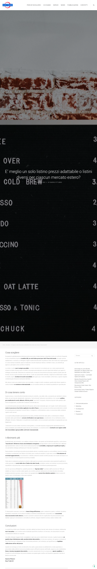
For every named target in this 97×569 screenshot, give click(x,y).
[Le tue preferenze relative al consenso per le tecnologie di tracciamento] (94, 566)
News (63, 5)
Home (4, 344)
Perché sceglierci (34, 5)
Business (8, 344)
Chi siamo (47, 5)
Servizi (55, 5)
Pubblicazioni (72, 5)
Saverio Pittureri (56, 182)
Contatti (84, 5)
